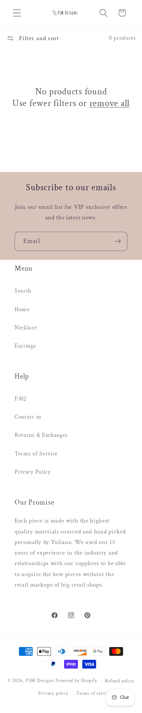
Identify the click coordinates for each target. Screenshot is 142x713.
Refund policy (119, 681)
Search (23, 291)
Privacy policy (53, 693)
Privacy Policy (33, 472)
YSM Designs (39, 680)
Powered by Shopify (76, 680)
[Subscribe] (118, 241)
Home (22, 309)
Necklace (26, 328)
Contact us (28, 417)
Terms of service (93, 693)
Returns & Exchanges (41, 435)
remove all (110, 103)
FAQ (20, 399)
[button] (17, 13)
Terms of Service (36, 454)
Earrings (25, 346)
